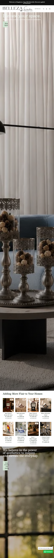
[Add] (11, 410)
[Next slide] (12, 405)
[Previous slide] (4, 405)
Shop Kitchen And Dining (6, 465)
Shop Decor (6, 24)
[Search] (43, 8)
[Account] (46, 8)
